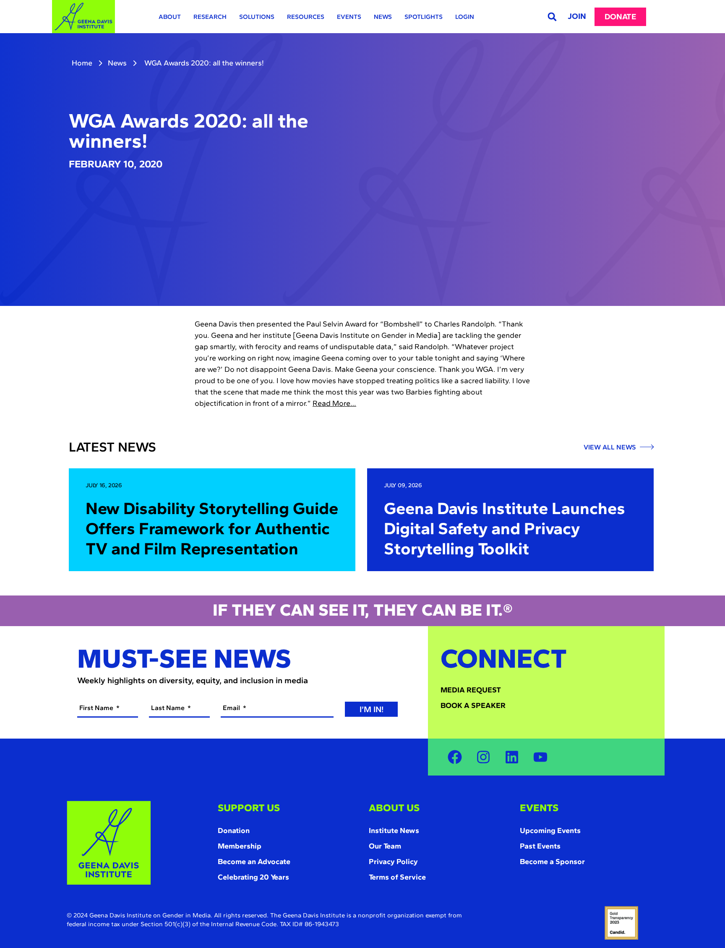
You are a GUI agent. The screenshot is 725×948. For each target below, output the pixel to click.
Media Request (471, 690)
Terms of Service (397, 877)
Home (82, 63)
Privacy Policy (393, 861)
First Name (97, 708)
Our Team (385, 846)
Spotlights (423, 17)
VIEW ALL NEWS (610, 447)
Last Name (168, 708)
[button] (552, 16)
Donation (234, 830)
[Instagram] (483, 757)
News (383, 17)
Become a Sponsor (552, 861)
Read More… (334, 403)
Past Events (540, 846)
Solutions (256, 17)
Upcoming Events (550, 830)
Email (232, 708)
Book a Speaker (473, 705)
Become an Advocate (254, 861)
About (170, 17)
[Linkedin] (512, 757)
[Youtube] (540, 757)
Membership (239, 846)
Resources (305, 17)
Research (210, 17)
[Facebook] (455, 757)
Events (349, 17)
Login (464, 17)
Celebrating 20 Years (253, 877)
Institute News (394, 830)
